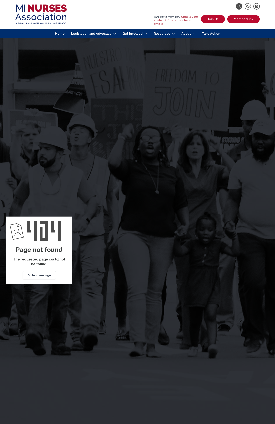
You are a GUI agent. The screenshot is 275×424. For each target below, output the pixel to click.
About (186, 34)
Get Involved (133, 34)
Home (60, 34)
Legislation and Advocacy (91, 34)
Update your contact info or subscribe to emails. (176, 20)
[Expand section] (114, 33)
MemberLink (243, 19)
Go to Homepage (39, 275)
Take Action (211, 34)
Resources (162, 34)
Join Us (213, 19)
